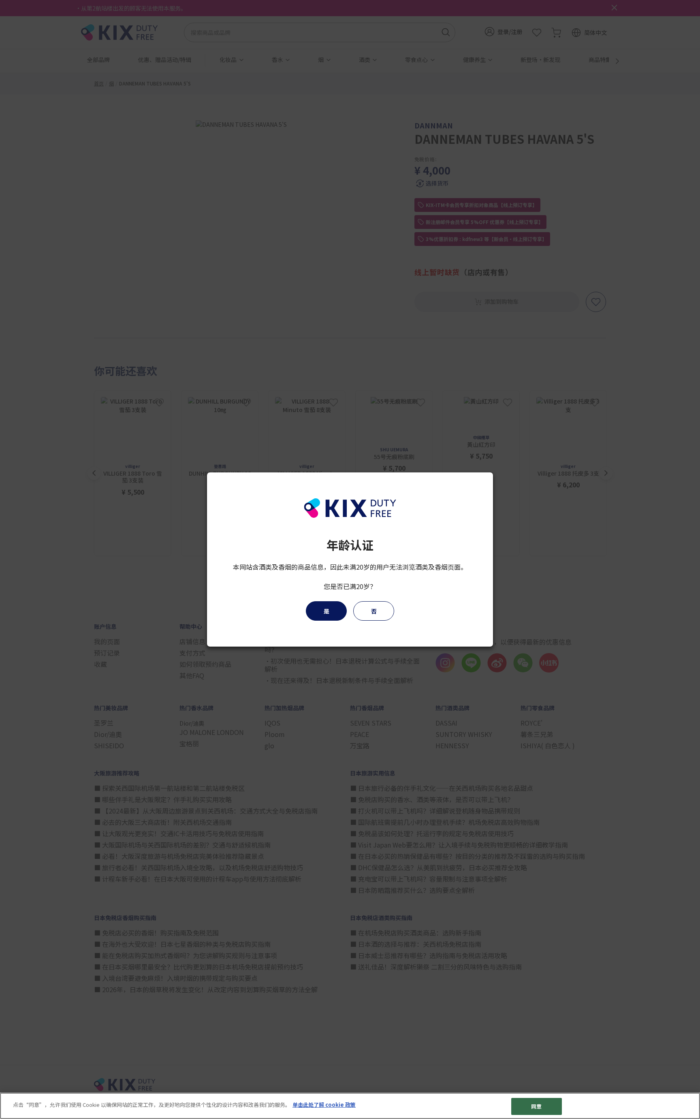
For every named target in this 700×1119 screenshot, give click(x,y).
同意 (536, 1106)
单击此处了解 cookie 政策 (324, 1104)
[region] (350, 1106)
